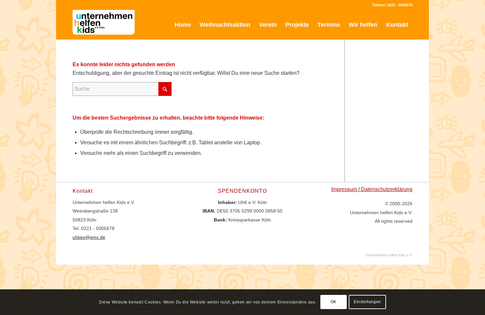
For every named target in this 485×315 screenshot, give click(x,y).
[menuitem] (182, 25)
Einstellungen (367, 302)
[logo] (104, 25)
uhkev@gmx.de (89, 237)
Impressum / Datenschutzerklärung (371, 189)
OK (334, 302)
